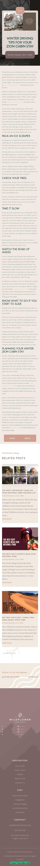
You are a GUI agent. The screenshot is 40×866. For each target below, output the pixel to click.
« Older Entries (9, 653)
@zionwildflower (10, 677)
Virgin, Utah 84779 (20, 838)
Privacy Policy (12, 852)
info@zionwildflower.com (20, 825)
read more (7, 519)
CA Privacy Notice (26, 852)
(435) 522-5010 (20, 830)
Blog (20, 10)
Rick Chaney (15, 55)
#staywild (33, 677)
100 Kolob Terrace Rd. (20, 835)
